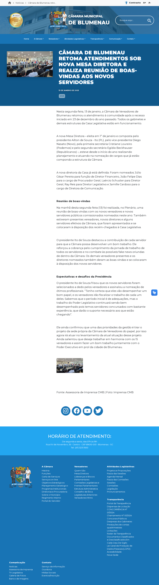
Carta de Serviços (51, 476)
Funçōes (46, 473)
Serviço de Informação (53, 566)
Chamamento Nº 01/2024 (119, 515)
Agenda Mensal (115, 476)
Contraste (135, 2)
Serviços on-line (50, 479)
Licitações (112, 530)
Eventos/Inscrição (50, 575)
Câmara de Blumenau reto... (42, 3)
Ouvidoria (47, 569)
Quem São (79, 470)
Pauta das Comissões (117, 479)
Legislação (112, 488)
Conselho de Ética (83, 491)
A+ (144, 2)
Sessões (111, 482)
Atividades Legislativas (74, 39)
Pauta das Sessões (116, 473)
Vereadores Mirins (83, 497)
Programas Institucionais (54, 488)
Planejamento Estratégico (55, 485)
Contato (130, 39)
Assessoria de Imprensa (21, 569)
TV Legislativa (16, 572)
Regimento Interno (51, 497)
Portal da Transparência (119, 503)
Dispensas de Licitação (118, 506)
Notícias (20, 3)
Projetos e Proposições (119, 470)
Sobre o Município (51, 495)
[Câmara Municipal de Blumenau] (79, 8)
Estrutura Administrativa (86, 488)
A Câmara (38, 39)
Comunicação (115, 39)
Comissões (112, 485)
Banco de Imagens (18, 578)
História (45, 470)
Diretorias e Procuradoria (54, 491)
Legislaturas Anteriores (85, 495)
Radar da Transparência (119, 533)
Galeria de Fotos (17, 575)
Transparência (96, 39)
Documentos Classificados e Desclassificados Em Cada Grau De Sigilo (120, 539)
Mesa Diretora (81, 473)
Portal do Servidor (51, 501)
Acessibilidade (114, 552)
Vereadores (53, 39)
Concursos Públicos (117, 518)
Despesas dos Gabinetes (119, 521)
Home (10, 3)
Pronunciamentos (116, 491)
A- (149, 2)
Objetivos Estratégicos (53, 482)
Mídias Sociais (49, 572)
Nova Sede (112, 555)
